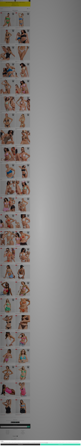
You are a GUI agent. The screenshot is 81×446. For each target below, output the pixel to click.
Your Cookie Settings (20, 444)
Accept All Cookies (60, 444)
